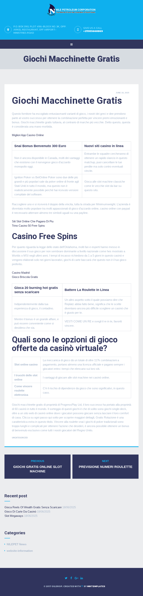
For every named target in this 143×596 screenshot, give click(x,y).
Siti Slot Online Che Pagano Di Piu (32, 221)
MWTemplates (96, 586)
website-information (20, 550)
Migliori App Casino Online (28, 135)
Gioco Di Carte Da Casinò (20, 511)
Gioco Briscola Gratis (25, 276)
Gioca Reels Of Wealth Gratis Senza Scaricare (33, 507)
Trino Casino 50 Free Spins (28, 225)
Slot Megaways (13, 515)
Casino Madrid (21, 272)
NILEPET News (16, 544)
